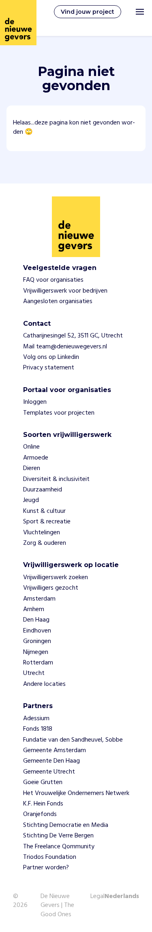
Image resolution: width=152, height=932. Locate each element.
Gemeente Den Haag (51, 761)
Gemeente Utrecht (49, 772)
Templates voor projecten (58, 413)
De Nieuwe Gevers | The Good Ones (57, 905)
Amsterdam (39, 599)
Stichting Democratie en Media (65, 825)
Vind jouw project (87, 11)
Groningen (37, 641)
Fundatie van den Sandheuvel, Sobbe (73, 740)
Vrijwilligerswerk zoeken (55, 577)
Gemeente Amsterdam (54, 750)
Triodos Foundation (49, 857)
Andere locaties (44, 684)
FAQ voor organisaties (53, 280)
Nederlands (122, 897)
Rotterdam (38, 663)
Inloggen (35, 402)
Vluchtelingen (41, 532)
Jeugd (31, 500)
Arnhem (33, 609)
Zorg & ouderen (44, 543)
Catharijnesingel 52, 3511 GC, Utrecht (73, 336)
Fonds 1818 (37, 729)
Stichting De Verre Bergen (58, 836)
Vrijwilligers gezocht (50, 588)
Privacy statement (48, 368)
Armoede (35, 458)
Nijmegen (35, 652)
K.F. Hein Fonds (43, 804)
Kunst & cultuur (44, 511)
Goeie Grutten (42, 782)
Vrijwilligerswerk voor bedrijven (65, 291)
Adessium (36, 718)
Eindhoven (37, 631)
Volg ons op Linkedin (51, 357)
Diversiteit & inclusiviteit (56, 479)
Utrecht (34, 673)
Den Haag (36, 620)
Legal (97, 896)
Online (31, 447)
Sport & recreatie (47, 522)
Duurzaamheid (42, 490)
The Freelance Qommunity (58, 846)
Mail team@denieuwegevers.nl (65, 347)
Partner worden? (46, 867)
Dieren (31, 468)
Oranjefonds (40, 814)
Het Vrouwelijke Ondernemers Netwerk (76, 793)
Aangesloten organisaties (57, 301)
